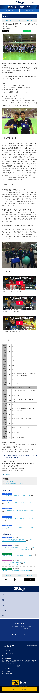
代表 (3, 595)
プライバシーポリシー (8, 663)
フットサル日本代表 (8, 481)
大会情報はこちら (9, 474)
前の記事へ (9, 20)
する (3, 605)
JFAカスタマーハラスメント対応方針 (11, 666)
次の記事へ (30, 20)
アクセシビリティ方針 (8, 653)
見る (3, 600)
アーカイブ (5, 668)
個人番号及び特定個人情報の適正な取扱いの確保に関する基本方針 (19, 661)
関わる (4, 610)
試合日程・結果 (9, 10)
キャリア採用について (8, 673)
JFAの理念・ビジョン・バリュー (19, 634)
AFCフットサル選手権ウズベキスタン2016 (13, 483)
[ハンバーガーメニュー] (3, 2)
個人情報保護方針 (6, 658)
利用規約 (4, 656)
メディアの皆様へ (6, 671)
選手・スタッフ (29, 10)
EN (33, 2)
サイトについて (6, 650)
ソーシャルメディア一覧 (31, 645)
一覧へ (19, 20)
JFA (3, 615)
